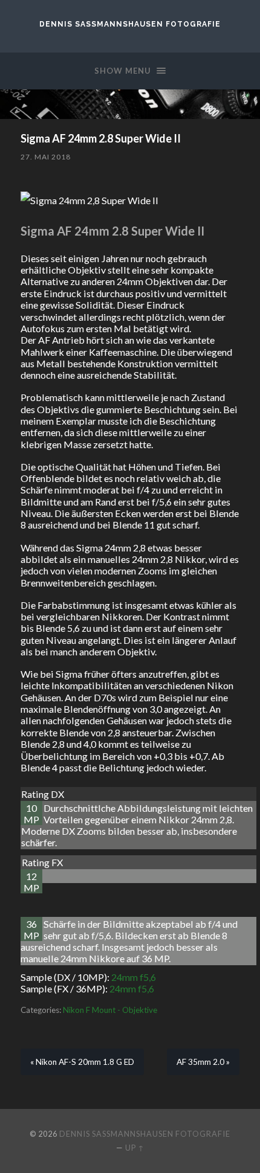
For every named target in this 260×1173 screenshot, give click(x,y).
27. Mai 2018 (46, 156)
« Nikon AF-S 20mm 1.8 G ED (82, 1062)
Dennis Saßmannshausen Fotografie (130, 24)
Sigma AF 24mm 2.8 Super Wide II (101, 138)
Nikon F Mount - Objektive (110, 1010)
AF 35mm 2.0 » (203, 1062)
